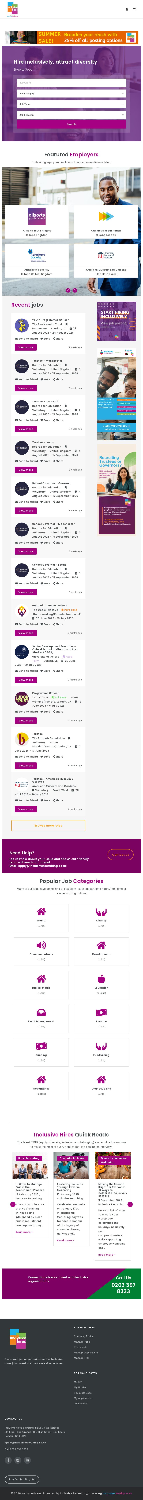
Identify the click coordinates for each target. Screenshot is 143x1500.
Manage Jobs (82, 1341)
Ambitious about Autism (106, 230)
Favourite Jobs (83, 1392)
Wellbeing (66, 1162)
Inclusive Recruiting (29, 1198)
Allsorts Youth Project (37, 230)
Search (71, 124)
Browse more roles (48, 826)
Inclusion (38, 1158)
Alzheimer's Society (36, 269)
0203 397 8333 (123, 1288)
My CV (78, 1382)
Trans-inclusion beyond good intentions (109, 1187)
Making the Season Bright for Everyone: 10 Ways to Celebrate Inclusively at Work (71, 1190)
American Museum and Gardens (106, 269)
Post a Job (80, 1347)
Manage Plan (82, 1357)
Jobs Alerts (80, 1403)
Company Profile (84, 1336)
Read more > (24, 1240)
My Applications (83, 1398)
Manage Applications (86, 1352)
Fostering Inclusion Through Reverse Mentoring (29, 1187)
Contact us (120, 855)
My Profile (80, 1387)
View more (25, 347)
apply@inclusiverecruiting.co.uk (25, 1442)
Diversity (24, 1158)
